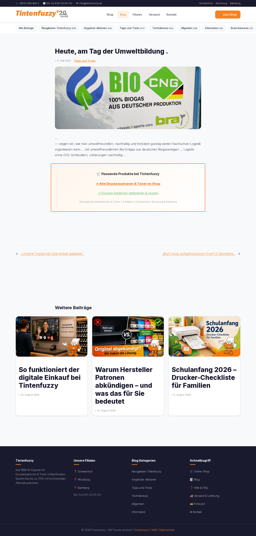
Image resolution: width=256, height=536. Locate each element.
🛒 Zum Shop (228, 14)
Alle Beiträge (26, 28)
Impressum (142, 530)
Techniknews (162, 28)
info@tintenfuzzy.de (90, 3)
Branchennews (242, 28)
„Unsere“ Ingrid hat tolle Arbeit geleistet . (52, 254)
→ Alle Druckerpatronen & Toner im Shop (128, 184)
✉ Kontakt (196, 512)
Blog (123, 14)
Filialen (137, 14)
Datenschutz (167, 530)
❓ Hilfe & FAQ (199, 487)
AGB (154, 530)
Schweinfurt (206, 3)
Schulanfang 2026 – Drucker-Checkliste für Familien (204, 377)
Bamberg (235, 3)
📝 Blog (194, 479)
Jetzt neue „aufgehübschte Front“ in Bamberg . (198, 254)
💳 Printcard (197, 503)
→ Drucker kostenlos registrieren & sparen (128, 193)
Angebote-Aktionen (98, 28)
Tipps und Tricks (132, 28)
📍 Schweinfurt (83, 471)
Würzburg (221, 3)
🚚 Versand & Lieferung (204, 495)
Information (214, 28)
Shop (110, 14)
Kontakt (171, 14)
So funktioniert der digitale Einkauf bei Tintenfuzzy (50, 377)
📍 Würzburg (82, 479)
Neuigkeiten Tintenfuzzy (59, 28)
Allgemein (189, 28)
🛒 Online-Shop (200, 471)
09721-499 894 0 (29, 3)
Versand (154, 14)
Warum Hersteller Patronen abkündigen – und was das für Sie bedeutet (123, 385)
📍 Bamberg (81, 487)
